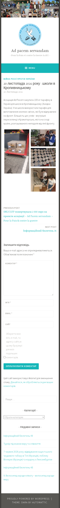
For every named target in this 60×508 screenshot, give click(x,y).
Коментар (11, 263)
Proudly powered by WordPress (28, 498)
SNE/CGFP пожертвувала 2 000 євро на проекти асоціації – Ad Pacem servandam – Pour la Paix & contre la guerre (28, 214)
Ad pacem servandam (30, 51)
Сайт (7, 324)
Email (8, 313)
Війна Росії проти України (19, 78)
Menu (32, 67)
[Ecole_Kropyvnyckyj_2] (43, 137)
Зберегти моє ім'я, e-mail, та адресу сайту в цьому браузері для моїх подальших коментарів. (14, 345)
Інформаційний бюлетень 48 (18, 467)
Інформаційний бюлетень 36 (39, 228)
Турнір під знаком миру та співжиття (22, 443)
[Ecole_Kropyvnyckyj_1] (16, 151)
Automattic (39, 502)
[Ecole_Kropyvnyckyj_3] (43, 157)
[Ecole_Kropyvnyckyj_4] (43, 179)
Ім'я (8, 302)
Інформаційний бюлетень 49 (18, 435)
